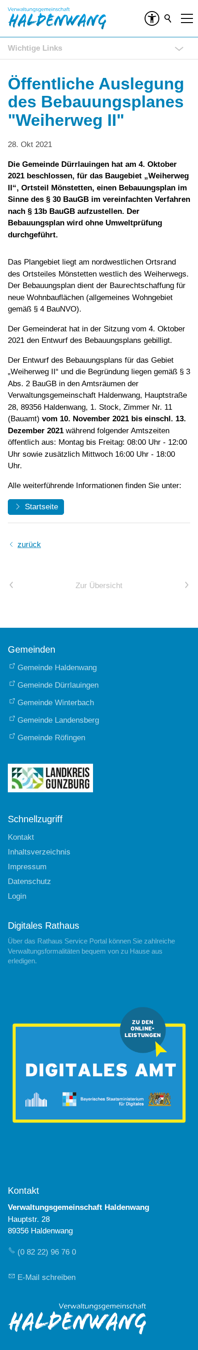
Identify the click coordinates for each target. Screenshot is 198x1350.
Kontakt (21, 837)
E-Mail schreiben (46, 1277)
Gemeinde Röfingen (51, 737)
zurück (29, 544)
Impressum (27, 866)
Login (17, 896)
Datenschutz (29, 881)
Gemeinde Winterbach (55, 702)
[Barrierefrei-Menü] (152, 18)
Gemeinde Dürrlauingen (58, 685)
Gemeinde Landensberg (58, 720)
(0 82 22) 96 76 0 (46, 1252)
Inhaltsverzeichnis (39, 852)
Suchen (168, 18)
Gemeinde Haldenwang (57, 667)
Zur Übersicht (99, 585)
